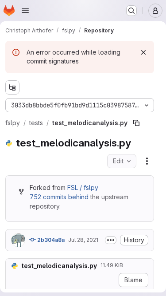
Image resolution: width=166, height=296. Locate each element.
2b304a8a (50, 240)
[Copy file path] (136, 123)
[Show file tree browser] (12, 87)
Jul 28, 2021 (83, 240)
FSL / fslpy (82, 187)
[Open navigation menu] (25, 11)
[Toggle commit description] (110, 240)
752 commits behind (59, 197)
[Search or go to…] (131, 10)
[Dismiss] (143, 52)
